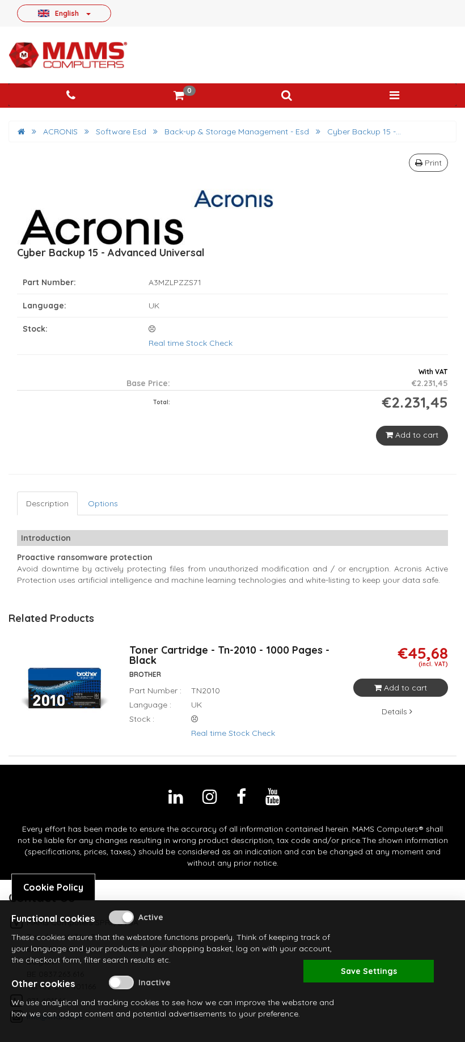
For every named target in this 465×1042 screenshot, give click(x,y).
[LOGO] (68, 55)
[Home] (21, 131)
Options (103, 503)
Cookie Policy (53, 887)
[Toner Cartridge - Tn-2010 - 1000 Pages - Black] (64, 695)
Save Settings (369, 971)
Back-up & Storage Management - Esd (236, 131)
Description (47, 503)
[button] (286, 95)
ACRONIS (60, 131)
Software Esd (121, 131)
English (67, 13)
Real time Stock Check (190, 343)
